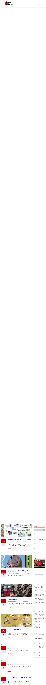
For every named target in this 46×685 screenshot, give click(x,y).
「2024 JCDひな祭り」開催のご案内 (15, 629)
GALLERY (24, 601)
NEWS (24, 541)
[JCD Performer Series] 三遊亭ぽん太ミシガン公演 (18, 570)
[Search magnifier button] (44, 530)
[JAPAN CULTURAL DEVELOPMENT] (8, 6)
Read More (9, 548)
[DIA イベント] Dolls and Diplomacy (15, 646)
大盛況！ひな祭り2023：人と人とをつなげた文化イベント (19, 677)
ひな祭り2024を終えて (12, 599)
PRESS (26, 541)
